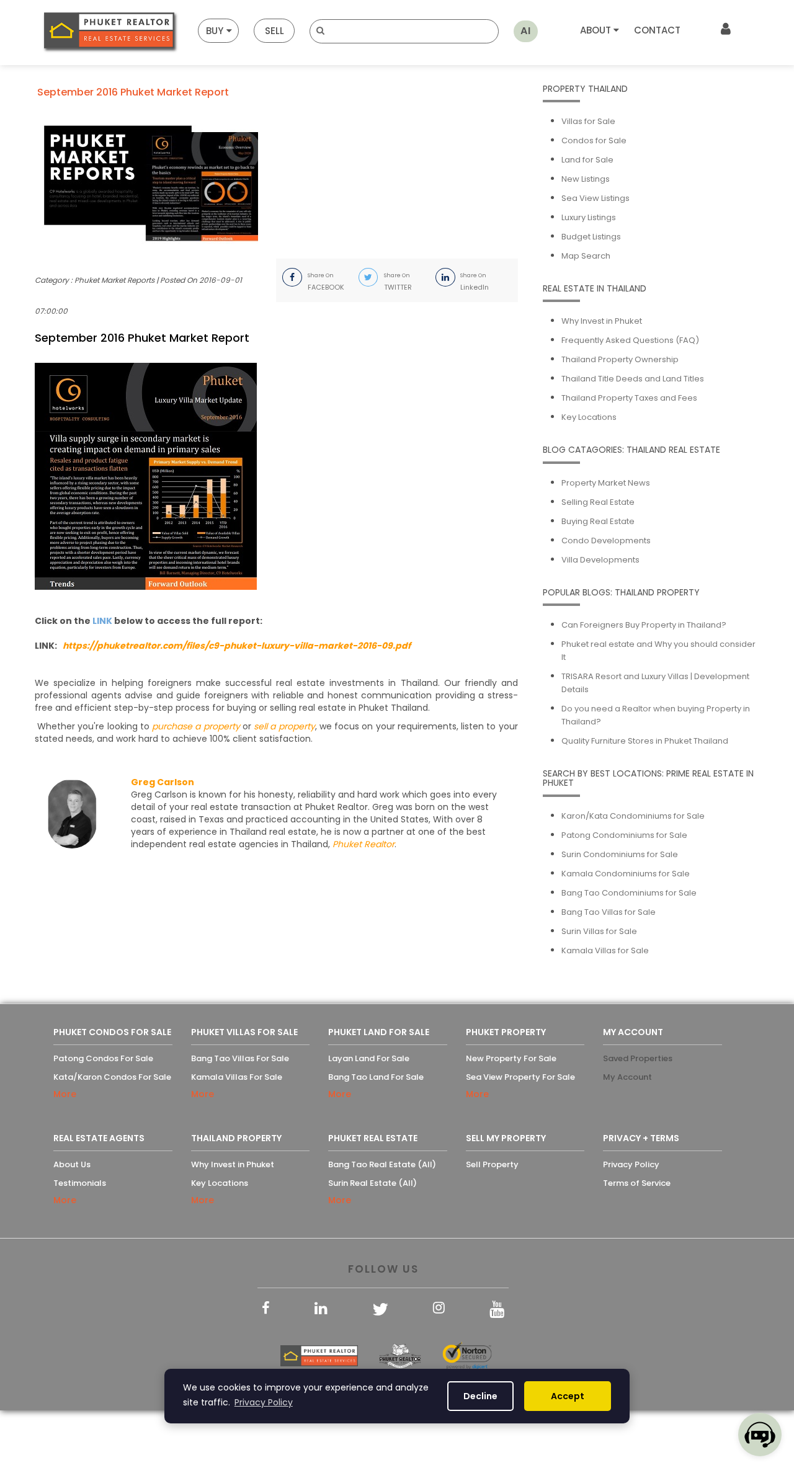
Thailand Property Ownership (620, 359)
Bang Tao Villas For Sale (240, 1058)
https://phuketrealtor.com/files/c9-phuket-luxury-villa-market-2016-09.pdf (237, 645)
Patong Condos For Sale (103, 1058)
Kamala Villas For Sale (236, 1077)
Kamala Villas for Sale (605, 950)
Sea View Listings (595, 198)
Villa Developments (600, 560)
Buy (214, 30)
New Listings (585, 179)
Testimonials (79, 1183)
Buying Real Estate (598, 521)
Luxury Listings (588, 217)
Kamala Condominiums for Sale (625, 873)
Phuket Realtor (363, 844)
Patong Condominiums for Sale (624, 835)
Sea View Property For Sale (520, 1077)
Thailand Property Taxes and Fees (629, 398)
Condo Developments (606, 540)
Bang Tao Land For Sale (376, 1077)
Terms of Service (637, 1183)
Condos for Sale (594, 140)
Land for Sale (587, 160)
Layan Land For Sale (368, 1058)
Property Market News (605, 483)
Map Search (585, 256)
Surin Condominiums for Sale (619, 854)
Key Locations (589, 417)
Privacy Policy (631, 1164)
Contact (657, 30)
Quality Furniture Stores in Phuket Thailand (644, 741)
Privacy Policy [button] (263, 1402)
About (596, 30)
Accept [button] (567, 1396)
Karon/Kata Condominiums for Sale (633, 816)
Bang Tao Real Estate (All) (382, 1164)
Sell (274, 30)
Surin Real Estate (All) (372, 1183)
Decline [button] (480, 1396)
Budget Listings (591, 237)
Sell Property (492, 1164)
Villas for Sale (588, 121)
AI (525, 31)
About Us (72, 1164)
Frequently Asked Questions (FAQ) (630, 340)
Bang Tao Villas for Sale (608, 912)
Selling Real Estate (598, 502)
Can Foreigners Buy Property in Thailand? (643, 625)
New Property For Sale (511, 1058)
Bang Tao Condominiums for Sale (629, 893)
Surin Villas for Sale (599, 931)
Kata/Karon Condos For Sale (112, 1077)
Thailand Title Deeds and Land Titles (632, 379)
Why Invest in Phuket (601, 321)
